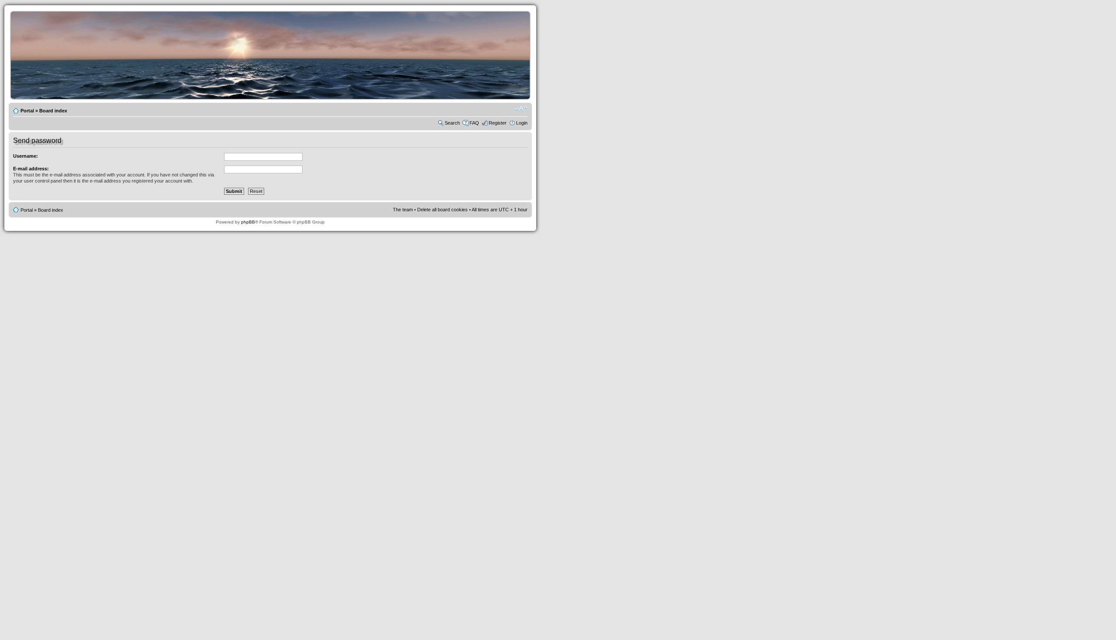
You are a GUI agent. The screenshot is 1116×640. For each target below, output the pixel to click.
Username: (25, 156)
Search (452, 122)
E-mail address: (31, 168)
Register (498, 122)
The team (403, 209)
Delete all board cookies (442, 209)
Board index (53, 110)
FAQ (474, 122)
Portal (27, 110)
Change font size (521, 109)
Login (521, 122)
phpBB (248, 222)
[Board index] (272, 97)
